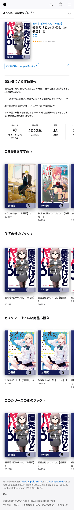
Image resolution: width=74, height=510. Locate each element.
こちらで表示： (20, 66)
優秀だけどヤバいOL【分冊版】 (47, 23)
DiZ (34, 35)
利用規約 (28, 505)
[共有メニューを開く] (68, 66)
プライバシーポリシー (12, 505)
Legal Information (44, 505)
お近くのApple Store (31, 481)
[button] (51, 4)
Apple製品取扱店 (56, 481)
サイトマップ (62, 505)
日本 (5, 494)
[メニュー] (69, 4)
